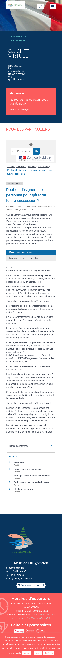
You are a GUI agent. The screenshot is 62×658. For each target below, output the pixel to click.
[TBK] (40, 632)
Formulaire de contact (32, 585)
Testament (43, 166)
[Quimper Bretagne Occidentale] (29, 632)
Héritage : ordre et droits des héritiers (32, 475)
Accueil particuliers (16, 166)
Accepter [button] (26, 653)
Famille (32, 166)
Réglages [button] (49, 653)
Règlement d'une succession (28, 469)
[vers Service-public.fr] (35, 158)
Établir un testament (23, 489)
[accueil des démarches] (31, 144)
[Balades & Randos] (19, 632)
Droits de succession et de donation (31, 482)
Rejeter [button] (37, 653)
